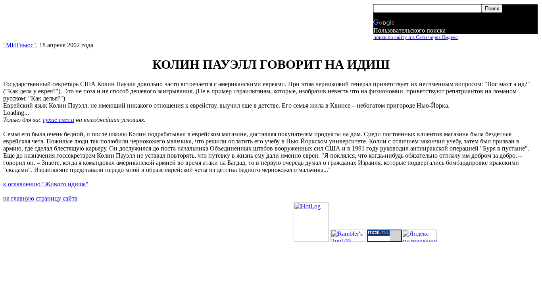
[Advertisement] (148, 23)
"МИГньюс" (19, 45)
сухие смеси (58, 119)
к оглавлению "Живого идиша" (45, 184)
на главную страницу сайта (40, 198)
